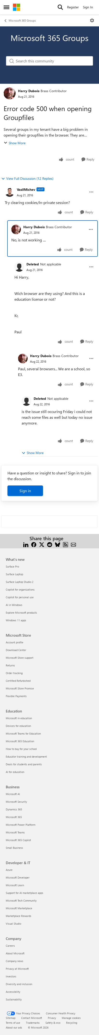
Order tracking (14, 673)
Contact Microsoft (31, 1018)
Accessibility (13, 991)
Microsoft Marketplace (19, 908)
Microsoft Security (16, 801)
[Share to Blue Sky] (57, 544)
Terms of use (13, 1022)
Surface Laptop (14, 574)
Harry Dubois (28, 91)
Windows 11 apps (16, 620)
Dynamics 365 (14, 809)
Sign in (25, 490)
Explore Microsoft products (21, 612)
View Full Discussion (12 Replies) (29, 178)
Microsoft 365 (14, 817)
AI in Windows (14, 605)
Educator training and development (26, 756)
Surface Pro (12, 566)
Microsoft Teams (15, 832)
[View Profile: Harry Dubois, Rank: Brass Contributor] (10, 93)
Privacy (52, 1018)
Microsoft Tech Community (21, 900)
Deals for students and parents (24, 764)
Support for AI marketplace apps (24, 893)
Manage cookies (71, 1018)
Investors (11, 976)
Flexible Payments (16, 696)
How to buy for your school (21, 749)
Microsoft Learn (15, 885)
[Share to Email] (73, 544)
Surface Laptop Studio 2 (19, 582)
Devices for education (18, 726)
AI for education (15, 772)
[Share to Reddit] (49, 544)
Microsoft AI (13, 794)
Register (73, 7)
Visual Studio (13, 923)
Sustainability (14, 999)
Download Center (16, 650)
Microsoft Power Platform (20, 824)
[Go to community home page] (16, 7)
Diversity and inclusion (19, 984)
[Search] (60, 7)
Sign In (88, 7)
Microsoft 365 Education (20, 741)
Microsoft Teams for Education (23, 733)
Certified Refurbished (18, 680)
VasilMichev (26, 189)
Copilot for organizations (20, 589)
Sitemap (10, 1018)
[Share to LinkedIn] (25, 544)
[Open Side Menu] (6, 7)
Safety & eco (52, 1022)
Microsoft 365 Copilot (18, 840)
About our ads (14, 1027)
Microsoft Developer (18, 877)
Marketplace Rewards (18, 916)
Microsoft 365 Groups (22, 20)
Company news (14, 961)
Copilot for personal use (20, 597)
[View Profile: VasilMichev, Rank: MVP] (9, 192)
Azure (9, 870)
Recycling (71, 1022)
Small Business (14, 848)
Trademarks (33, 1022)
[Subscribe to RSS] (65, 544)
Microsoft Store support (19, 657)
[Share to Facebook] (33, 544)
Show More (17, 143)
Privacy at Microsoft (17, 968)
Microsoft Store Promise (20, 688)
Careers (10, 945)
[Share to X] (41, 544)
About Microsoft (15, 953)
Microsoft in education (19, 718)
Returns (10, 665)
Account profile (14, 642)
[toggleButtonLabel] (92, 20)
